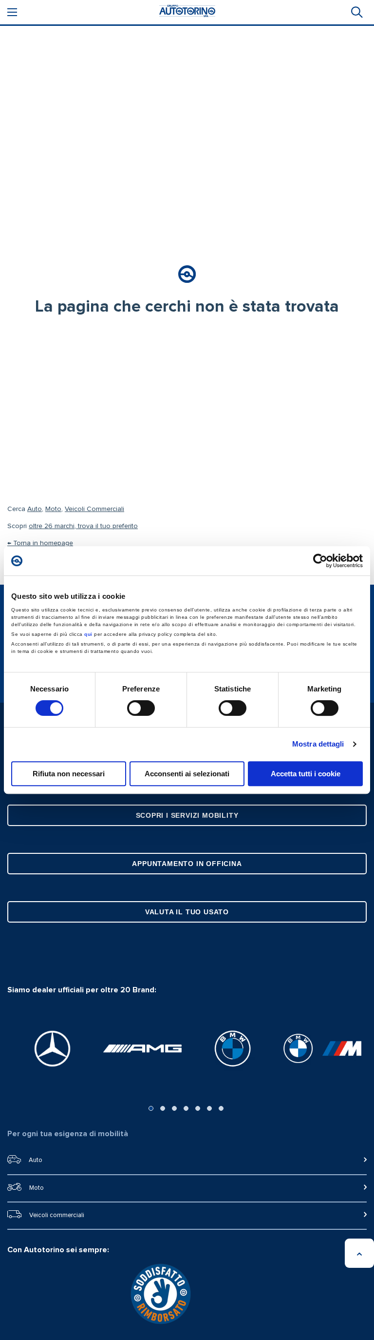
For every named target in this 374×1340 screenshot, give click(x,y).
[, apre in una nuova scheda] (52, 1049)
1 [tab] (151, 1108)
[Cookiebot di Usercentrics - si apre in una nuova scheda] (320, 560)
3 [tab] (174, 1108)
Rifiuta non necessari (69, 773)
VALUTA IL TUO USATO (187, 912)
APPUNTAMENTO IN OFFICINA (187, 863)
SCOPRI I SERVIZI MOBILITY (187, 815)
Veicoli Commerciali (94, 509)
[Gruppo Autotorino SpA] (187, 12)
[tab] (356, 12)
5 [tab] (197, 1108)
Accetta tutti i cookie (305, 773)
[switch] (141, 708)
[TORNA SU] (359, 1253)
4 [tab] (186, 1108)
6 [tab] (209, 1108)
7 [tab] (221, 1108)
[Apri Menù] (12, 12)
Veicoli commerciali (56, 1215)
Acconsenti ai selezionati (187, 773)
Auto (34, 509)
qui (88, 634)
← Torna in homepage (40, 543)
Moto (53, 509)
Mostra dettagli (318, 744)
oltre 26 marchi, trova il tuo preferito (83, 526)
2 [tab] (162, 1108)
